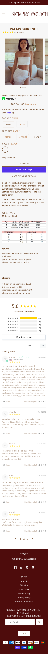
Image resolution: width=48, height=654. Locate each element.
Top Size (6, 118)
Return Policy (24, 593)
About (24, 581)
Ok (39, 622)
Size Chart (24, 589)
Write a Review (25, 337)
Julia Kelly (15, 183)
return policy (23, 262)
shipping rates (23, 293)
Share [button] (7, 402)
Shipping (24, 585)
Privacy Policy (24, 597)
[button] (40, 402)
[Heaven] (5, 149)
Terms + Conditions (24, 601)
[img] (15, 567)
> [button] (32, 538)
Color (5, 144)
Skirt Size (7, 131)
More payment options (24, 176)
